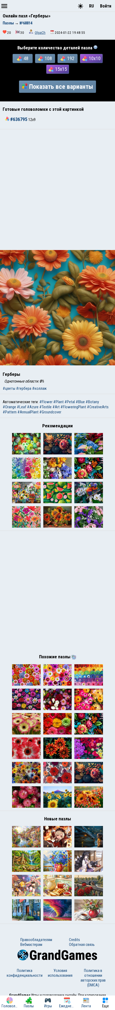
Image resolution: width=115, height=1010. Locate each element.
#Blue (80, 401)
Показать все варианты (61, 86)
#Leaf (21, 407)
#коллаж (39, 388)
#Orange (9, 407)
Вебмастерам (31, 944)
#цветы (9, 388)
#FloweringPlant (73, 407)
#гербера (23, 388)
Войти (105, 6)
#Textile (45, 407)
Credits (74, 939)
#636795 (18, 119)
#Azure (33, 407)
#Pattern (10, 412)
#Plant (58, 401)
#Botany (92, 401)
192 (70, 58)
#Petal (69, 401)
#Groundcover (50, 412)
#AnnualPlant (28, 412)
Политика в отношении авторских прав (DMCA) (93, 977)
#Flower (45, 401)
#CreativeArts (98, 407)
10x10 (95, 58)
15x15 (61, 69)
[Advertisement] (57, 189)
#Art (56, 407)
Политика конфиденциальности (25, 973)
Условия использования (60, 973)
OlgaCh (40, 33)
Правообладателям (36, 939)
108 (48, 58)
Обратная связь (82, 944)
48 (26, 58)
